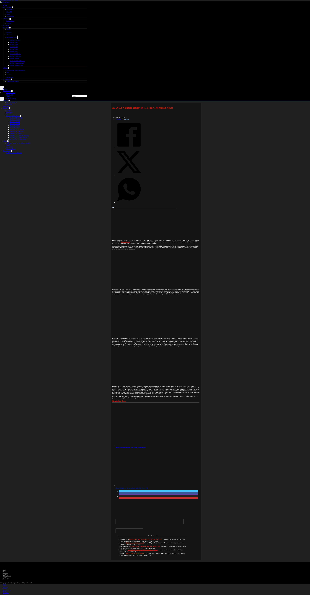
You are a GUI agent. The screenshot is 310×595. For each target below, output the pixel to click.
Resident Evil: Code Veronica (17, 61)
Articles (6, 18)
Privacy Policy (10, 77)
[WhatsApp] (129, 202)
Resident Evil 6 (14, 51)
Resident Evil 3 (14, 44)
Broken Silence (10, 21)
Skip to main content (5, 0)
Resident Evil (10, 9)
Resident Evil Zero (14, 58)
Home (5, 5)
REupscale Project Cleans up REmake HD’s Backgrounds (145, 546)
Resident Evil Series (12, 37)
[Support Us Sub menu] (11, 79)
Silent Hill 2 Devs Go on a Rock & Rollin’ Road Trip (132, 488)
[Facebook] (129, 148)
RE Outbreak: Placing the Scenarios (135, 553)
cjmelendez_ (127, 119)
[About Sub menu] (8, 68)
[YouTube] (129, 531)
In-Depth (6, 27)
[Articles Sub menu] (10, 19)
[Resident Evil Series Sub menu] (17, 37)
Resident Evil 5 (14, 49)
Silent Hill (9, 12)
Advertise (9, 74)
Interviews (9, 34)
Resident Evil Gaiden (15, 54)
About (5, 68)
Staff (8, 72)
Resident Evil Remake (15, 56)
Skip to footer (14, 0)
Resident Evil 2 (14, 42)
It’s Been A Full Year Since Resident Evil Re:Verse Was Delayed (145, 539)
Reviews (6, 25)
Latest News (7, 7)
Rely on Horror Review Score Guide (16, 70)
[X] (129, 175)
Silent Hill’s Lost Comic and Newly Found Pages (131, 447)
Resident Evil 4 (14, 47)
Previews (9, 32)
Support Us (7, 79)
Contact (5, 574)
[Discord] (149, 521)
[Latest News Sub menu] (12, 7)
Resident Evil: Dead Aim (16, 65)
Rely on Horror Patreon (13, 81)
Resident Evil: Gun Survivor (17, 63)
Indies (8, 14)
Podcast (8, 29)
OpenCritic (6, 578)
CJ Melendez (118, 119)
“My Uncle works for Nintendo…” (135, 543)
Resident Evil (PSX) (15, 40)
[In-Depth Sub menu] (10, 27)
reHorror (9, 23)
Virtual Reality (10, 16)
